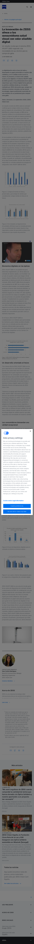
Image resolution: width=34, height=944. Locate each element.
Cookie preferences (17, 506)
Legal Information (18, 500)
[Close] (30, 431)
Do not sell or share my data (17, 511)
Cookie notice (7, 500)
